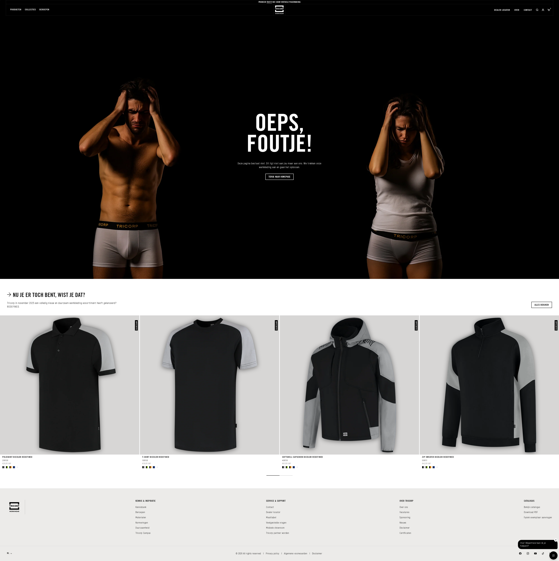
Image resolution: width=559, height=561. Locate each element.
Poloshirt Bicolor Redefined (17, 457)
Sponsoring (405, 517)
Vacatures (404, 512)
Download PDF (531, 512)
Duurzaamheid (143, 527)
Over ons (404, 507)
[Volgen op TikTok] (543, 553)
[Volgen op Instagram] (527, 553)
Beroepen (44, 10)
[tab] (46, 295)
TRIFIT (269, 2)
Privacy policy (272, 553)
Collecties (30, 10)
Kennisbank (141, 507)
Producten (15, 10)
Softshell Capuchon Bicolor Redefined (302, 457)
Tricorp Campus (143, 532)
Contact (528, 10)
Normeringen (142, 522)
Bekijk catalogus (532, 507)
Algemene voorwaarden (295, 553)
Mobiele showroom (275, 527)
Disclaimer (405, 527)
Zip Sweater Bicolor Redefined (438, 457)
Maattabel (271, 517)
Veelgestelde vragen (276, 522)
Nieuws (403, 522)
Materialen (141, 517)
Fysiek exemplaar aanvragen (538, 517)
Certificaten (405, 532)
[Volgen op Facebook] (520, 553)
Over (516, 10)
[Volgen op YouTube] (535, 553)
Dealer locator (502, 10)
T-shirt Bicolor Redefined (155, 457)
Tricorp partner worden (277, 532)
